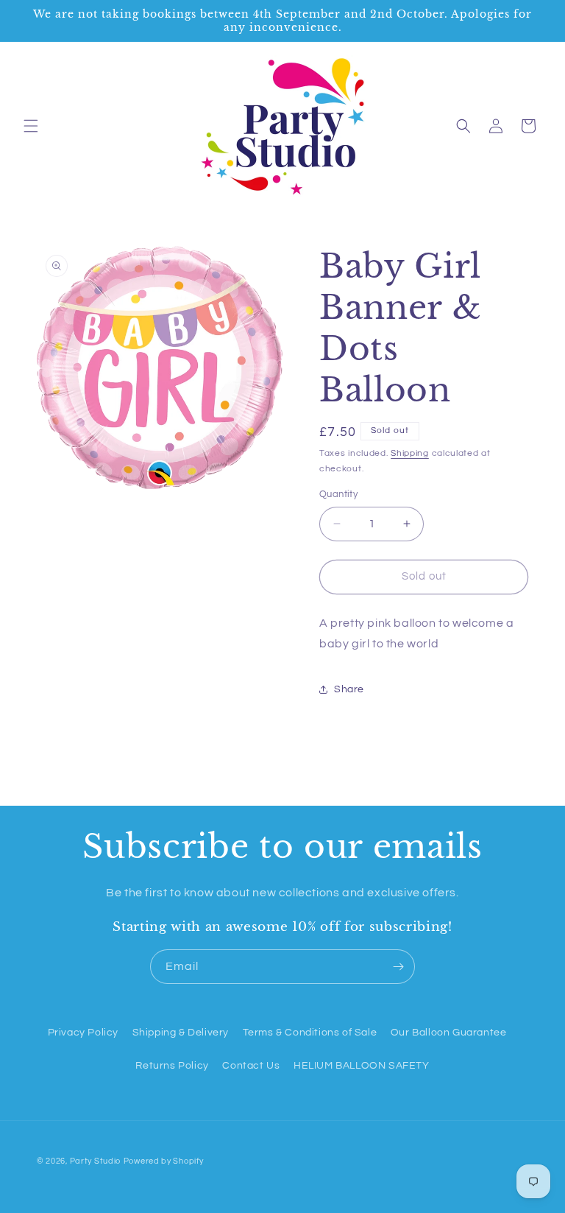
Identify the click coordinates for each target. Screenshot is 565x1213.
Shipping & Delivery (180, 1032)
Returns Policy (171, 1066)
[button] (31, 126)
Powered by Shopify (164, 1161)
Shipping (410, 453)
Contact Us (251, 1066)
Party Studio (95, 1161)
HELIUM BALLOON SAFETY (362, 1066)
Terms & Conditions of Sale (310, 1032)
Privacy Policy (83, 1032)
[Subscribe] (398, 966)
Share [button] (349, 689)
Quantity (338, 494)
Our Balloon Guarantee (449, 1032)
